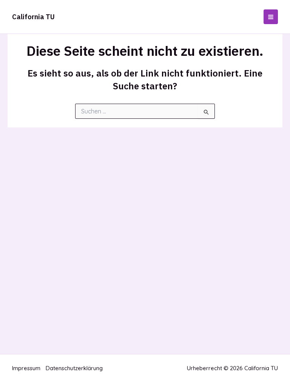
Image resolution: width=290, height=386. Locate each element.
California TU (33, 16)
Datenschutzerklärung (74, 368)
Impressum (26, 368)
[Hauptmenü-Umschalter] (271, 16)
